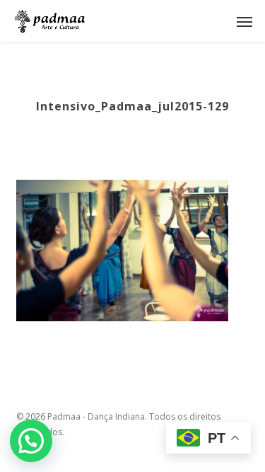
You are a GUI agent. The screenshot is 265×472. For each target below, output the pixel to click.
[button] (244, 21)
